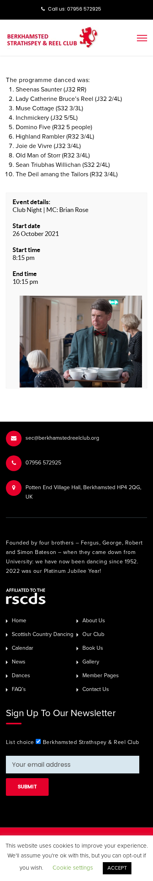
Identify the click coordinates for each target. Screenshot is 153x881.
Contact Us (95, 689)
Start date (26, 225)
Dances (21, 675)
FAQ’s (19, 689)
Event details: (31, 201)
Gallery (90, 661)
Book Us (92, 648)
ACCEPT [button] (117, 868)
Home (19, 620)
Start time (26, 249)
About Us (93, 620)
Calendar (22, 648)
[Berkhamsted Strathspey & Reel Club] (52, 37)
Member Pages (100, 675)
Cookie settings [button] (73, 867)
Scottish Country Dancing (42, 634)
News (19, 661)
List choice (20, 742)
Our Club (93, 634)
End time (25, 273)
